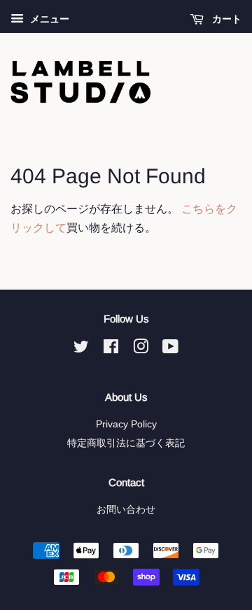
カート (225, 19)
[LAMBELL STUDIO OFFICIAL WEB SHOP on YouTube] (170, 349)
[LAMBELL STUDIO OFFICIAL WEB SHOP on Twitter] (81, 349)
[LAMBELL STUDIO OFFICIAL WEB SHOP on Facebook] (111, 349)
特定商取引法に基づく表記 (126, 443)
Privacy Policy (126, 424)
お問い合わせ (126, 509)
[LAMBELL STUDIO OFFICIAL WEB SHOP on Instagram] (140, 349)
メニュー (48, 18)
